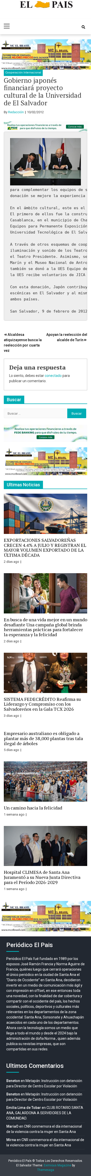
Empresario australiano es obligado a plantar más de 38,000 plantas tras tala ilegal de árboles (43, 738)
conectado (53, 376)
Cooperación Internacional (23, 72)
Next (84, 54)
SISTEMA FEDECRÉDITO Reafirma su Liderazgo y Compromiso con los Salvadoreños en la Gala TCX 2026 (42, 704)
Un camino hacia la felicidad (33, 808)
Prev (7, 54)
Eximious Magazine (57, 1165)
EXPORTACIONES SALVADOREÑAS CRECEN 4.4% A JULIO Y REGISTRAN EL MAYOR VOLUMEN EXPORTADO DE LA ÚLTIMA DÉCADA (45, 547)
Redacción (16, 112)
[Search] (83, 27)
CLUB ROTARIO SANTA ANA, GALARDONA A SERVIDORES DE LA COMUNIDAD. (44, 1113)
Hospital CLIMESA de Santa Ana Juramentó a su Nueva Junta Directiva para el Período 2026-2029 (42, 877)
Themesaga (45, 1170)
